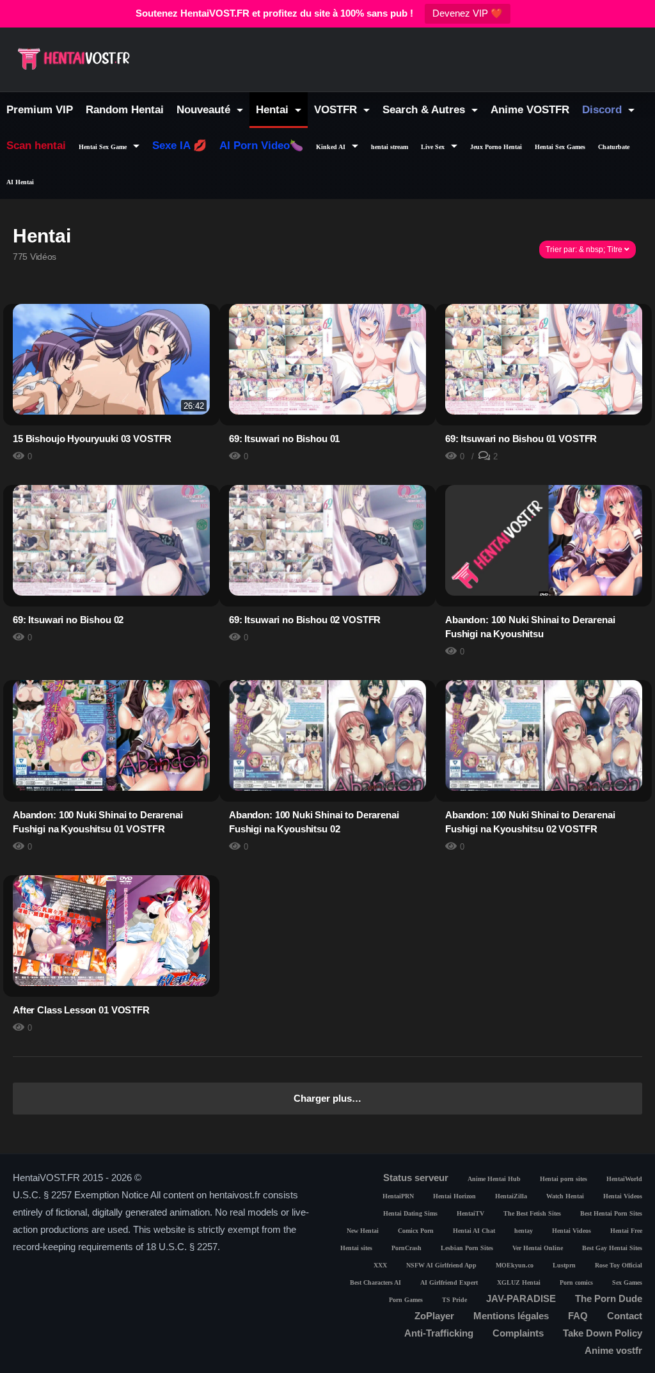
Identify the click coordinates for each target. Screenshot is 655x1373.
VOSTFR (337, 110)
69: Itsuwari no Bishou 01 (284, 438)
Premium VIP (39, 110)
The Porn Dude (608, 1298)
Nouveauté (205, 110)
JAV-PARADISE (521, 1298)
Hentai (274, 110)
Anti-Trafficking (438, 1333)
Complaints (518, 1333)
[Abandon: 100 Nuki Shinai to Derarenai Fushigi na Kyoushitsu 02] (327, 735)
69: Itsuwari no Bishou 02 (68, 619)
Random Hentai (125, 110)
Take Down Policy (602, 1333)
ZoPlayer (434, 1315)
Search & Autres (425, 110)
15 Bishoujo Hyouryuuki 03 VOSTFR (92, 438)
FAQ (578, 1315)
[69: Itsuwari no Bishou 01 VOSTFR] (543, 359)
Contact (624, 1315)
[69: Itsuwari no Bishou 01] (327, 359)
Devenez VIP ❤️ (467, 13)
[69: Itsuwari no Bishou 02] (111, 540)
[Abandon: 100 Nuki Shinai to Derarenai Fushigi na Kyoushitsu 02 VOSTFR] (543, 735)
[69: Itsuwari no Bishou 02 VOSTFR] (327, 540)
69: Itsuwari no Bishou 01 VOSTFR (521, 438)
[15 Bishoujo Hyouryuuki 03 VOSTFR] (111, 359)
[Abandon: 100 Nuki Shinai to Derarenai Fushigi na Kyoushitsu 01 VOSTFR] (111, 735)
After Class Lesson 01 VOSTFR (81, 1009)
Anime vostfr (613, 1350)
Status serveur (415, 1177)
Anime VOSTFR (530, 110)
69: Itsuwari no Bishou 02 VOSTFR (305, 619)
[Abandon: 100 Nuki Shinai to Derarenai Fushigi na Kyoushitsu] (543, 540)
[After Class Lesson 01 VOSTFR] (111, 941)
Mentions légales (511, 1315)
